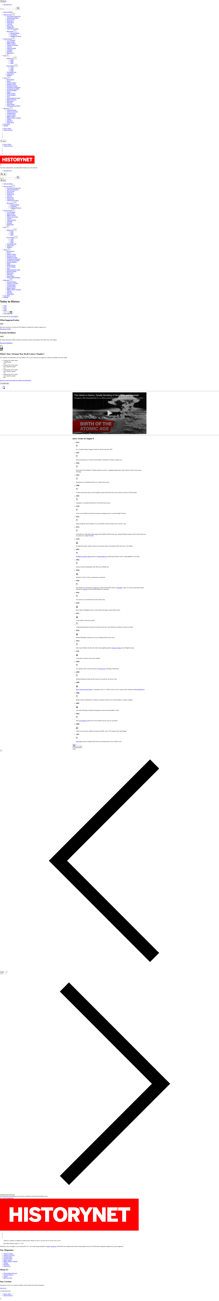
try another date (4, 383)
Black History (10, 79)
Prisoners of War (11, 84)
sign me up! (3, 1288)
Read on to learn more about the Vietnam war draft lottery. (15, 380)
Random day (10, 1198)
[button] (109, 413)
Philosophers (10, 53)
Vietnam (9, 119)
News (8, 96)
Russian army (102, 668)
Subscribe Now (7, 4)
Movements (10, 31)
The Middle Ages (11, 72)
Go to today (3, 1198)
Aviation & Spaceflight (13, 89)
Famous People (7, 39)
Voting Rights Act (102, 556)
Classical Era (10, 73)
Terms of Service (8, 130)
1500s (12, 70)
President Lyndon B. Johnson (84, 556)
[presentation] (13, 14)
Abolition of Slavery (15, 36)
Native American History (13, 106)
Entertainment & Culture (13, 98)
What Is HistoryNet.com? (10, 1273)
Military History (11, 93)
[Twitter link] (4, 388)
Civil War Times (11, 115)
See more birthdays (6, 343)
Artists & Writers (11, 48)
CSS (82, 720)
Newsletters (6, 124)
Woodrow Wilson (116, 648)
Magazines (6, 108)
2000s (12, 60)
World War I (10, 21)
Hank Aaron (94, 534)
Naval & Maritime (12, 90)
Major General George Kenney (84, 689)
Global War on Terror (12, 28)
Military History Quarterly (14, 118)
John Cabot (79, 741)
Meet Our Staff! (7, 1278)
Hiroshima (119, 587)
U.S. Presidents (11, 40)
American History (12, 110)
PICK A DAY (78, 747)
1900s (12, 61)
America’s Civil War (12, 111)
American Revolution (12, 18)
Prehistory (9, 75)
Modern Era (10, 58)
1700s (12, 67)
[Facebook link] (3, 387)
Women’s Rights (14, 33)
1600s (12, 69)
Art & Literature (11, 95)
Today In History (8, 12)
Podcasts (5, 125)
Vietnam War (10, 27)
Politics (9, 92)
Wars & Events (7, 14)
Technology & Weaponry (14, 87)
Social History (11, 104)
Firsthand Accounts (12, 85)
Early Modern (10, 66)
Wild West (9, 102)
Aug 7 (74, 749)
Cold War (9, 24)
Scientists (9, 51)
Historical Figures (11, 99)
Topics (5, 78)
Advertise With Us (8, 1275)
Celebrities (10, 50)
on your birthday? (13, 316)
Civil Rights (13, 34)
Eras (4, 55)
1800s (12, 63)
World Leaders (11, 42)
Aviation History (11, 113)
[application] (109, 413)
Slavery (9, 81)
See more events (5, 329)
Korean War (10, 25)
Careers (5, 1276)
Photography (10, 101)
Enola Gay (96, 587)
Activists (9, 46)
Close (4, 1)
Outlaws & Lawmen (12, 45)
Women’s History (11, 82)
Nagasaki (85, 589)
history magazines (51, 1246)
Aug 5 (74, 744)
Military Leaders (11, 43)
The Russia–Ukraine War (14, 16)
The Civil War (11, 19)
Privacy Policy (7, 128)
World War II (10, 22)
